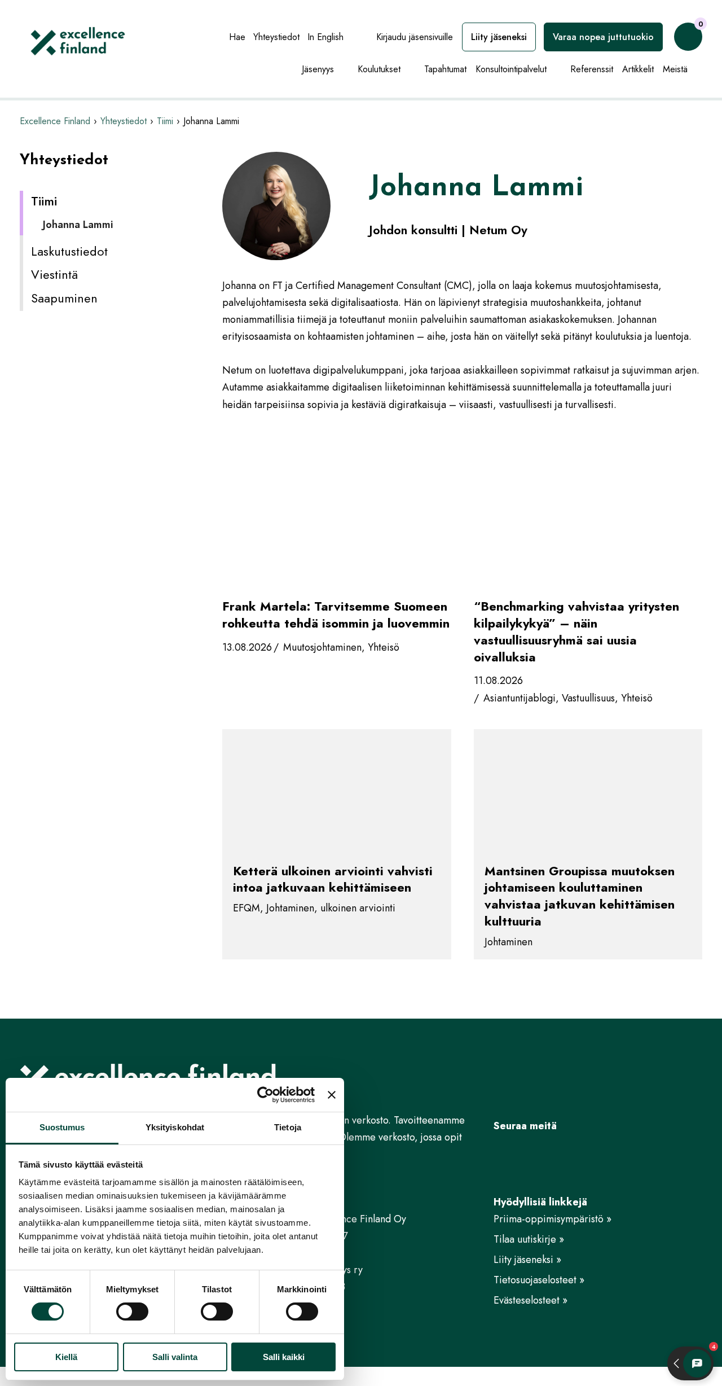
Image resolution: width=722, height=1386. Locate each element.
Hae (237, 36)
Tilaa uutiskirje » (529, 1239)
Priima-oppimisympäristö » (552, 1219)
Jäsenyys (318, 69)
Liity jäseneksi (499, 36)
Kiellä (66, 1357)
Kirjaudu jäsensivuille (414, 36)
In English (325, 36)
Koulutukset (379, 69)
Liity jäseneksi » (527, 1259)
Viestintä (54, 274)
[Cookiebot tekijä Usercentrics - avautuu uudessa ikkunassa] (265, 1094)
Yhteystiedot (276, 36)
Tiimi (165, 121)
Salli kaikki (284, 1357)
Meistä (675, 69)
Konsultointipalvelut (511, 69)
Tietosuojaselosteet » (539, 1280)
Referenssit (591, 69)
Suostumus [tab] (62, 1127)
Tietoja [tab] (287, 1127)
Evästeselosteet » (530, 1300)
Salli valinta (174, 1357)
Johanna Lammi (78, 224)
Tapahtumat (445, 69)
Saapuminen (64, 298)
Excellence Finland (55, 121)
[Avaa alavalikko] (343, 70)
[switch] (132, 1311)
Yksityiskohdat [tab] (175, 1127)
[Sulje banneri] (332, 1095)
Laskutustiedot (69, 251)
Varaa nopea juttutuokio (603, 36)
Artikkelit (638, 69)
